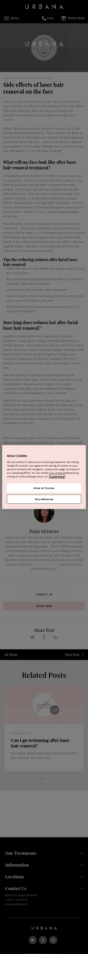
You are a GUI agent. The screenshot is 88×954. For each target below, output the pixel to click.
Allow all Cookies (44, 488)
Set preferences (44, 499)
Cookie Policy (57, 476)
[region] (44, 477)
